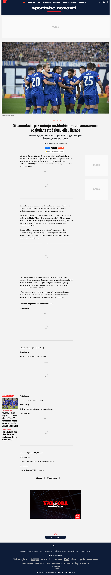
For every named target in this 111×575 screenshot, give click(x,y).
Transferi (47, 2)
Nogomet (31, 2)
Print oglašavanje (85, 551)
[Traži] (108, 2)
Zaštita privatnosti (60, 551)
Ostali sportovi (69, 2)
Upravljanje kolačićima (55, 555)
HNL (39, 2)
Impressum (23, 551)
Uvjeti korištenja (33, 551)
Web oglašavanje (73, 551)
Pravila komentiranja (46, 551)
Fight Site (82, 2)
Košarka (56, 2)
